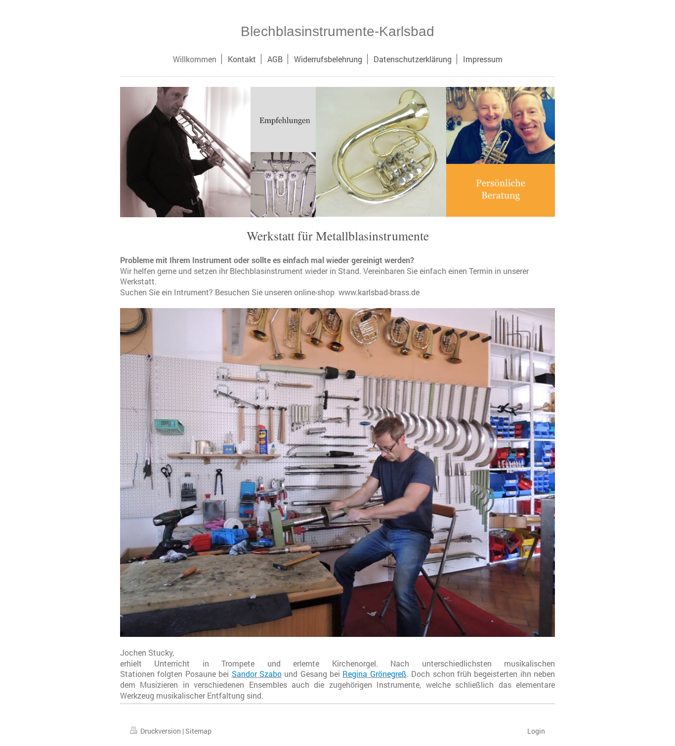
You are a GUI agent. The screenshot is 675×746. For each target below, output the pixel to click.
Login (536, 731)
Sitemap (198, 731)
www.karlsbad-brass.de (379, 292)
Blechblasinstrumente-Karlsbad (337, 31)
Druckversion (160, 731)
